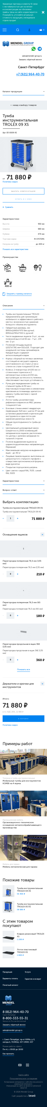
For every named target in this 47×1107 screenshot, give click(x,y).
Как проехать (8, 1054)
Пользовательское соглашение (23, 1079)
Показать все (23, 669)
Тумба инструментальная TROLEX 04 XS (30, 889)
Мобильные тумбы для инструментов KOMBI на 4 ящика (22, 782)
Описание (8, 305)
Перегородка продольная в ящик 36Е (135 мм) (21, 645)
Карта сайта (23, 1075)
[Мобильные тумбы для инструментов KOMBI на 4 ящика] (23, 762)
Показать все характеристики (15, 249)
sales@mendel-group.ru (32, 56)
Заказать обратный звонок (30, 60)
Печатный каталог (10, 985)
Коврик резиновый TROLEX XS (30, 935)
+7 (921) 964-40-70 (30, 74)
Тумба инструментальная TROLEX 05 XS (30, 905)
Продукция (7, 972)
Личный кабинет (29, 30)
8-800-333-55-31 (15, 1018)
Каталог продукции (12, 91)
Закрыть (43, 12)
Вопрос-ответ (10, 490)
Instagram (27, 1065)
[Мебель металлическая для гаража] (23, 848)
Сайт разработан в (20, 1096)
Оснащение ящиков (15, 534)
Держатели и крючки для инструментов (18, 685)
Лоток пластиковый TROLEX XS (27, 950)
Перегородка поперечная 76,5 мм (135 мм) (22, 562)
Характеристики (11, 481)
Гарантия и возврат (33, 979)
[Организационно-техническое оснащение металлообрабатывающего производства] (23, 803)
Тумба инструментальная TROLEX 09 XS (23, 508)
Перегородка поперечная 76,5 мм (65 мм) (21, 603)
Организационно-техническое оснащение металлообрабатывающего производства (22, 825)
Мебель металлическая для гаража (20, 867)
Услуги (28, 972)
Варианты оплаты (10, 978)
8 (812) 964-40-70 (16, 1012)
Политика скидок (10, 182)
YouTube (20, 1065)
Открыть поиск (17, 30)
